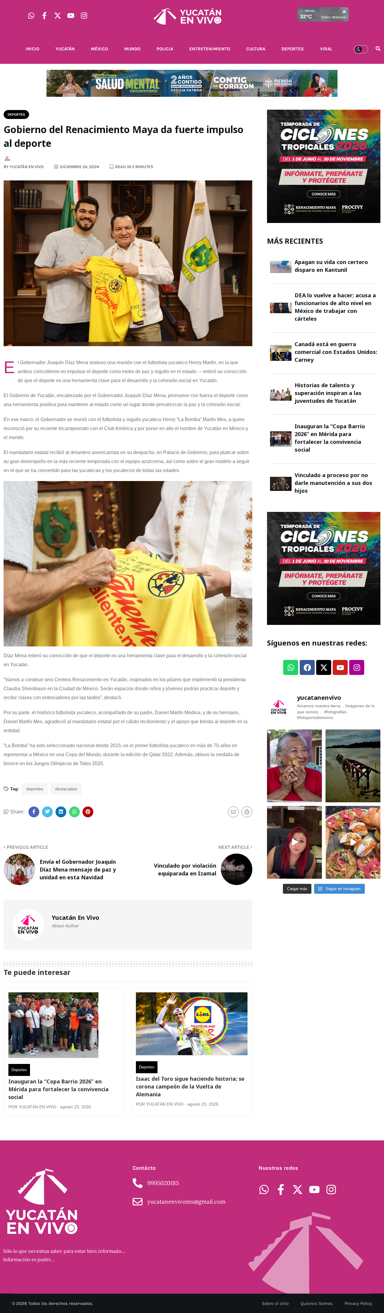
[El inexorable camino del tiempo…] (353, 765)
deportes (34, 788)
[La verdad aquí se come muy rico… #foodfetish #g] (353, 842)
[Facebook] (307, 667)
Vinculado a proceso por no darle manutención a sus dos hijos (333, 482)
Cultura (255, 49)
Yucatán (65, 49)
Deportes (292, 49)
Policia (165, 49)
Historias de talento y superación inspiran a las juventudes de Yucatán (328, 393)
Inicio (32, 49)
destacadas (66, 788)
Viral (326, 49)
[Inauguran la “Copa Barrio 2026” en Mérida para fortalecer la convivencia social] (53, 1026)
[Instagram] (84, 15)
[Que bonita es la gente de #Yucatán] (294, 765)
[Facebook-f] (44, 15)
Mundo (132, 49)
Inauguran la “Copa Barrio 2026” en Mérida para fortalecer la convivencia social (58, 1089)
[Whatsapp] (31, 15)
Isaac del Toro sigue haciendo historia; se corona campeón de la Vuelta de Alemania (190, 1086)
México (99, 49)
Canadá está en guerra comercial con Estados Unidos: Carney (336, 351)
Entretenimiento (209, 49)
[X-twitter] (57, 15)
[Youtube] (70, 15)
